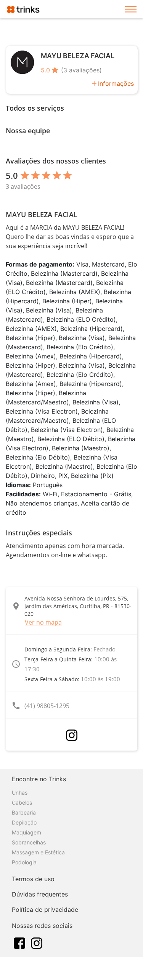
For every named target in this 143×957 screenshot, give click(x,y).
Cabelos (22, 802)
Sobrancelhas (29, 842)
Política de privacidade (45, 909)
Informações (116, 83)
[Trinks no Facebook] (19, 942)
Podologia (24, 862)
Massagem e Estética (38, 852)
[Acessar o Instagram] (71, 735)
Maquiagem (26, 832)
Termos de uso (33, 879)
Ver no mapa (43, 622)
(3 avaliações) (81, 70)
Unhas (19, 792)
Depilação (24, 822)
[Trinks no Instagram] (36, 942)
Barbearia (24, 812)
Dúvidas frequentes (40, 894)
